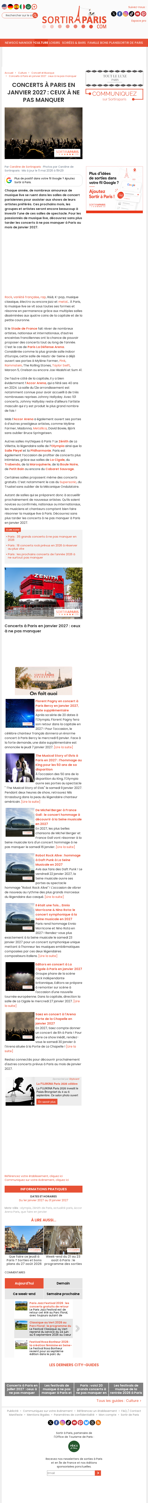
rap (43, 297)
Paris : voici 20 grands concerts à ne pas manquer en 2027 (91, 1389)
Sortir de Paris (130, 1415)
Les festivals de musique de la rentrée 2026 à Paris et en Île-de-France (126, 1389)
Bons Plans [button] (109, 42)
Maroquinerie (40, 464)
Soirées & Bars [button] (74, 42)
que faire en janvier (34, 1212)
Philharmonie (40, 450)
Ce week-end (24, 1294)
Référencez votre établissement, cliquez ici (34, 1176)
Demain (63, 1283)
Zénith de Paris (42, 1208)
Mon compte (107, 1415)
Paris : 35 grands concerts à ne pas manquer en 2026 (42, 538)
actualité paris (63, 1208)
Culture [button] (41, 42)
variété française (26, 297)
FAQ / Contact (131, 1411)
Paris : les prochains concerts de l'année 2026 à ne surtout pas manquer (41, 555)
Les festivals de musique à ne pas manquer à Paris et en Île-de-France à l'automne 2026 (57, 1389)
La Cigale (57, 460)
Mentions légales (38, 1415)
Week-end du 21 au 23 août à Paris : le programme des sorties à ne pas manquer (63, 1260)
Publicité (12, 1411)
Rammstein (13, 365)
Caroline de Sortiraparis (25, 167)
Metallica (40, 428)
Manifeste (16, 1415)
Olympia (57, 446)
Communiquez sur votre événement (48, 1411)
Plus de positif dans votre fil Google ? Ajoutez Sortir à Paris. (44, 180)
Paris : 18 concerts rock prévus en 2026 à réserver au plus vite (42, 547)
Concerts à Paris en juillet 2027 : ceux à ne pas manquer (22, 1389)
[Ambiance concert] (43, 133)
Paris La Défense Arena (46, 347)
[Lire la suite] (63, 747)
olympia (25, 1208)
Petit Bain (16, 469)
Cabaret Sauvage (59, 469)
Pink (62, 361)
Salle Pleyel (13, 450)
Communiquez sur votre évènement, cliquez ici (37, 1180)
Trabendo (12, 464)
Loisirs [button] (54, 42)
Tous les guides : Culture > (119, 1400)
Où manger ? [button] (23, 42)
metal (62, 301)
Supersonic (68, 482)
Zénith (63, 441)
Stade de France (24, 328)
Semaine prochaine (63, 1294)
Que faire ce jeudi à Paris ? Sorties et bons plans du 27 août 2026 (24, 1260)
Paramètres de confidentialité (74, 1415)
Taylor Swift (61, 365)
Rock (8, 297)
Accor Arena (36, 383)
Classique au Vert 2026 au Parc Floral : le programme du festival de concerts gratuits (50, 1326)
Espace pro (138, 21)
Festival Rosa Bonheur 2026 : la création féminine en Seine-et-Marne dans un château (50, 1345)
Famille (93, 42)
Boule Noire (69, 464)
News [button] (9, 42)
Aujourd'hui (24, 1283)
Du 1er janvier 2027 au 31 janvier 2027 (43, 1200)
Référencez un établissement (97, 1411)
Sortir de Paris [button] (130, 42)
